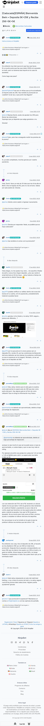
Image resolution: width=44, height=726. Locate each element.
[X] (28, 642)
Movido (7, 26)
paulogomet (9, 540)
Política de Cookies (22, 655)
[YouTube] (12, 642)
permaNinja (9, 383)
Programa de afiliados (22, 685)
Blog (22, 694)
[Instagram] (16, 642)
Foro (22, 691)
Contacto (22, 688)
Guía (15, 622)
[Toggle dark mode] (22, 2)
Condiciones (22, 647)
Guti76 (8, 267)
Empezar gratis (31, 2)
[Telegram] (20, 642)
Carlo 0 (8, 574)
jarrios (8, 180)
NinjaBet (22, 638)
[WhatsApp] (24, 642)
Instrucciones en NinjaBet (10, 41)
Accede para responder (34, 30)
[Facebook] (32, 642)
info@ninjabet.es (13, 601)
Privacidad (22, 649)
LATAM (4, 624)
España (35, 622)
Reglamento (8, 622)
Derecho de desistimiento (22, 652)
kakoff (8, 62)
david (7, 37)
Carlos (8, 198)
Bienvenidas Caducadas (23, 26)
